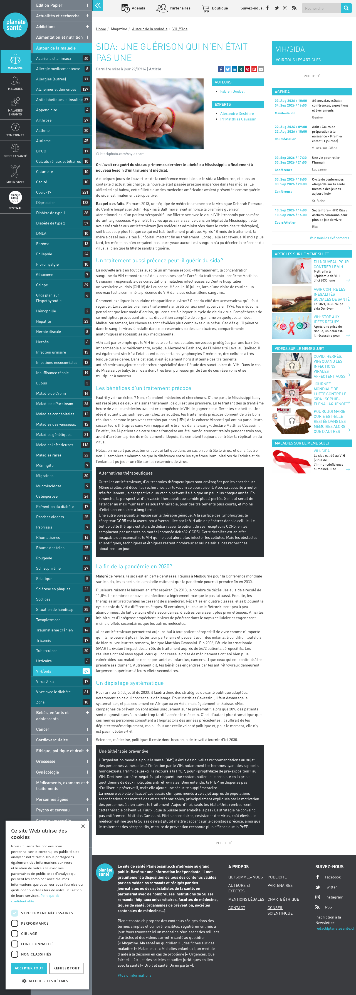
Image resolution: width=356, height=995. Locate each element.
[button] (221, 69)
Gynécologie (47, 771)
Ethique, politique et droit (60, 750)
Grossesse (45, 761)
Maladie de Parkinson (54, 403)
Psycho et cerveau (53, 809)
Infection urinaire (51, 352)
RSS (328, 907)
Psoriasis (44, 527)
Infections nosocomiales (56, 362)
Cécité (41, 181)
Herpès (42, 341)
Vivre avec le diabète (53, 691)
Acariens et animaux (53, 58)
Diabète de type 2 (50, 223)
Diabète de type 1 (50, 212)
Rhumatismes (48, 537)
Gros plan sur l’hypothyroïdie (48, 298)
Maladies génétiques (53, 434)
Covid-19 (43, 192)
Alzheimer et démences (56, 89)
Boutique (219, 8)
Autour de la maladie (56, 47)
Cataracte (44, 171)
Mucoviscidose (48, 485)
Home (101, 28)
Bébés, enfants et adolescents (52, 715)
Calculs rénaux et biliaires (58, 161)
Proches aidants (50, 516)
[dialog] (47, 905)
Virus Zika (45, 681)
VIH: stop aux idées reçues (327, 319)
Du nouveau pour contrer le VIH (331, 264)
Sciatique (44, 578)
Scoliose (43, 599)
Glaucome (44, 274)
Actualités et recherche (58, 15)
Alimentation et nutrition (59, 36)
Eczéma (42, 243)
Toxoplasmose (48, 619)
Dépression (46, 202)
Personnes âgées (52, 799)
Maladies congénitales (55, 413)
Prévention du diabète (55, 506)
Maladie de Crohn (51, 393)
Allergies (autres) (51, 78)
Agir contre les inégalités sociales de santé (332, 294)
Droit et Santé (15, 156)
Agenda (138, 8)
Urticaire (44, 660)
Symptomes (15, 135)
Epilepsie (44, 253)
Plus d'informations (135, 975)
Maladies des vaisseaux (56, 424)
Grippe (42, 284)
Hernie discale (48, 331)
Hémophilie (46, 310)
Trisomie (43, 640)
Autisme (43, 140)
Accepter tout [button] (29, 968)
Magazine (15, 68)
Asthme (43, 130)
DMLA (41, 233)
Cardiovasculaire (52, 739)
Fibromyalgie (47, 264)
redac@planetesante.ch (335, 928)
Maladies (15, 88)
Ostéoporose (47, 496)
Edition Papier (49, 5)
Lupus (41, 383)
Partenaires (180, 8)
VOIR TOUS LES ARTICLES (298, 59)
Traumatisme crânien (54, 630)
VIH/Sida (43, 671)
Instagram (334, 897)
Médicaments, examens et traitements (60, 785)
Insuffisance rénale (52, 372)
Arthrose (43, 120)
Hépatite (43, 321)
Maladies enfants (15, 112)
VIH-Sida (322, 450)
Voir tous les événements (329, 238)
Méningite (44, 465)
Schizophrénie (48, 568)
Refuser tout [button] (66, 968)
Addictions (45, 26)
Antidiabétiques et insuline (59, 99)
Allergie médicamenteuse (58, 68)
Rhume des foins (50, 547)
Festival (15, 208)
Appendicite (46, 109)
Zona (40, 702)
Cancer (43, 729)
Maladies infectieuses (54, 444)
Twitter (331, 887)
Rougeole (44, 557)
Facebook (333, 877)
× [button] (83, 826)
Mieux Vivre (15, 182)
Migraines (44, 475)
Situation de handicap (54, 609)
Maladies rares (48, 455)
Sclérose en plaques (53, 588)
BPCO (41, 151)
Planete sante (15, 25)
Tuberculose (46, 650)
